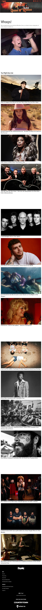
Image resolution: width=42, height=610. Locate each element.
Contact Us (3, 590)
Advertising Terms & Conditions (6, 581)
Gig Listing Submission (5, 588)
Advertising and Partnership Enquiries (7, 586)
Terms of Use (4, 577)
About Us (3, 573)
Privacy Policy (4, 575)
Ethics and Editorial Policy (6, 579)
